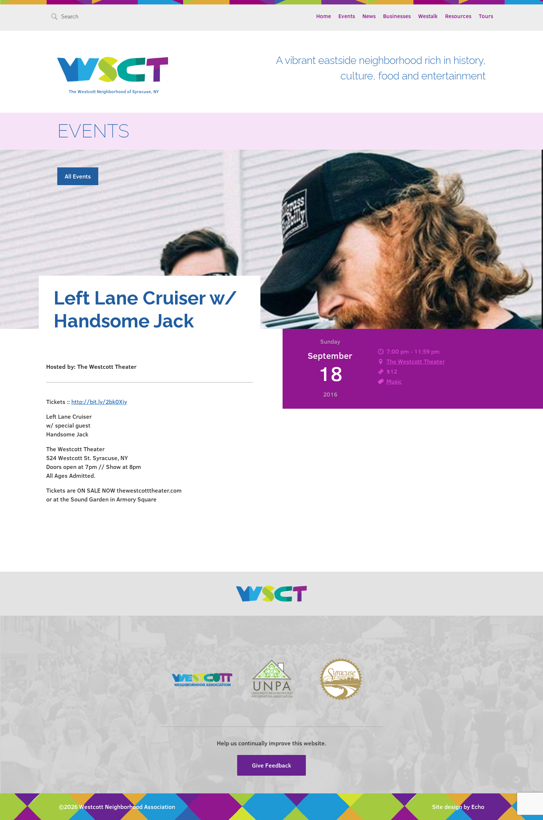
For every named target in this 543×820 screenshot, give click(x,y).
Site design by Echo (458, 806)
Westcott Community (112, 69)
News (369, 16)
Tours (486, 16)
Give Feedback (271, 765)
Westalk (428, 16)
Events (346, 16)
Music (394, 381)
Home (323, 16)
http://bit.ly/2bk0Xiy (99, 401)
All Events (78, 176)
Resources (458, 16)
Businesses (397, 16)
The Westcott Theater (415, 361)
